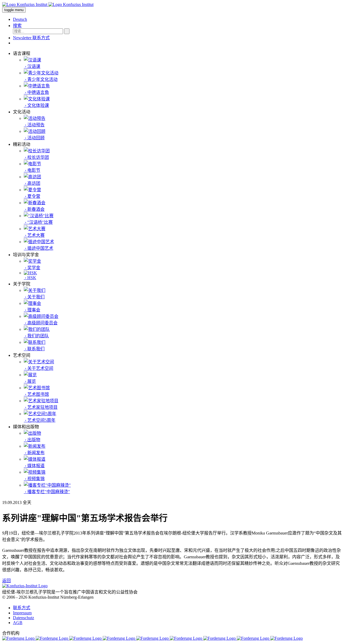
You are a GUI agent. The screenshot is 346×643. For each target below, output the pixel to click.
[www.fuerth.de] (286, 638)
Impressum (22, 613)
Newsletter (22, 37)
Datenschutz (23, 617)
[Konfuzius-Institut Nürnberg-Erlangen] (25, 585)
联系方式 (41, 37)
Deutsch (20, 19)
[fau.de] (19, 638)
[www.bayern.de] (153, 638)
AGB (17, 622)
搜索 (17, 25)
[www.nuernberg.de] (186, 638)
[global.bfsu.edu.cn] (52, 638)
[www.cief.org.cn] (119, 638)
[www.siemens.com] (253, 638)
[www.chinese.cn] (86, 638)
